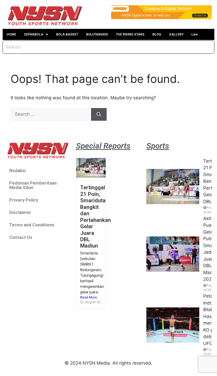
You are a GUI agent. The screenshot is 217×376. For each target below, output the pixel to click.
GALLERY (176, 34)
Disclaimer (20, 212)
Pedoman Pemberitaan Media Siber (33, 185)
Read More (88, 297)
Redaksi (17, 170)
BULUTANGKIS (97, 34)
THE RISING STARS (130, 34)
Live (194, 34)
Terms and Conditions (31, 224)
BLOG (156, 34)
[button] (36, 34)
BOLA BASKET (67, 34)
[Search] (99, 114)
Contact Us (20, 237)
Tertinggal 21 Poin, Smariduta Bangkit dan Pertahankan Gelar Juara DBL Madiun (95, 216)
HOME (11, 34)
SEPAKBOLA (33, 34)
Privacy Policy (23, 200)
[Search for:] (51, 114)
